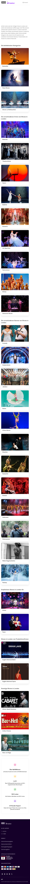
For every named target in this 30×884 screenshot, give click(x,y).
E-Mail (4, 833)
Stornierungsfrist (5, 849)
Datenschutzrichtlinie (6, 844)
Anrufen (4, 831)
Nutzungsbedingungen (6, 846)
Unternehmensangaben (7, 841)
